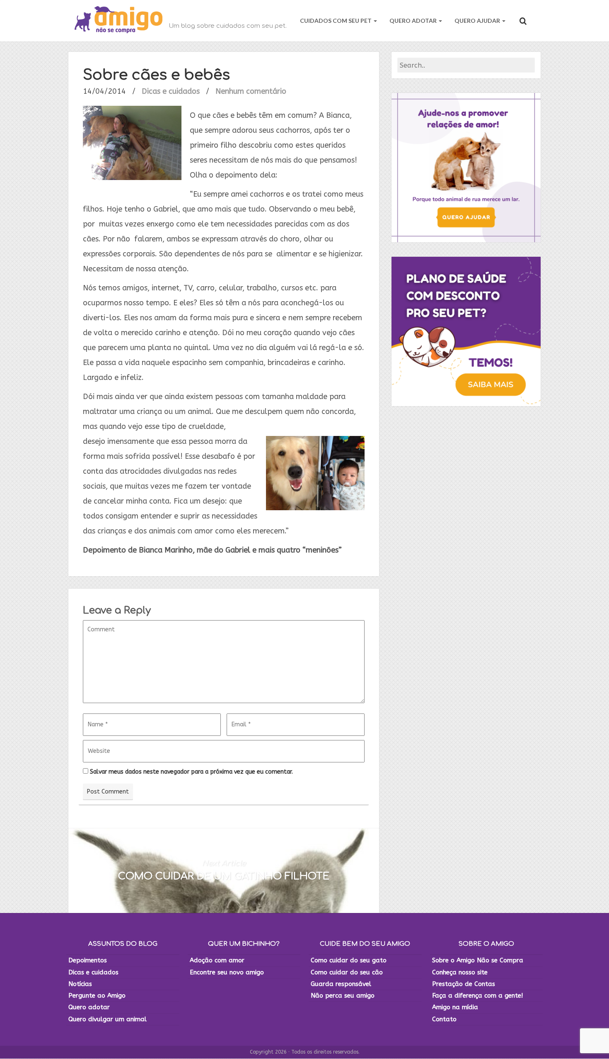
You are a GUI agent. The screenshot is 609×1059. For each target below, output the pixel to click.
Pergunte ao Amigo (97, 995)
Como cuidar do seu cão (347, 972)
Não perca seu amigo (343, 995)
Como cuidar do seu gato (349, 960)
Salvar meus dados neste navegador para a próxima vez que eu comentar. (191, 771)
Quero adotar (89, 1007)
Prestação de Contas (463, 984)
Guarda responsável (341, 984)
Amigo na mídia (455, 1007)
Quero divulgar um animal (107, 1019)
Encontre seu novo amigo (227, 972)
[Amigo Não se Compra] (118, 20)
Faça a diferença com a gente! (477, 995)
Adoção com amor (217, 960)
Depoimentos (87, 960)
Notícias (80, 984)
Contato (444, 1019)
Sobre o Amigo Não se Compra (477, 960)
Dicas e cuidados (171, 91)
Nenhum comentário (250, 91)
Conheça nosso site (460, 972)
